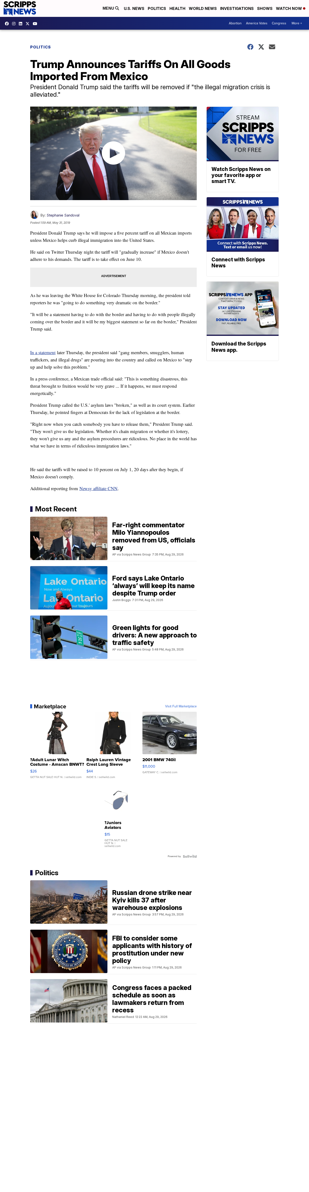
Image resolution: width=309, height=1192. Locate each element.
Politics (157, 8)
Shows (265, 8)
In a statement (43, 352)
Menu (109, 8)
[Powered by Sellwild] (190, 856)
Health (177, 8)
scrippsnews (8, 24)
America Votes (256, 23)
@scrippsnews (36, 24)
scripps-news (22, 24)
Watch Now (289, 8)
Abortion (235, 23)
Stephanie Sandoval (63, 215)
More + (297, 23)
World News (203, 8)
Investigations (237, 8)
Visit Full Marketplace (181, 706)
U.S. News (134, 8)
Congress (279, 23)
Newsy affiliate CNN (98, 488)
